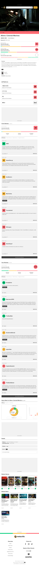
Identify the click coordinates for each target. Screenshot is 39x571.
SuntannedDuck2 (9, 333)
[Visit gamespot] (29, 551)
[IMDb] (25, 562)
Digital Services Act (10, 551)
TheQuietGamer (8, 383)
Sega (3, 32)
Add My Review (19, 59)
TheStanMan (8, 316)
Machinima (7, 194)
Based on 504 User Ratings (5, 50)
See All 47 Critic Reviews (19, 257)
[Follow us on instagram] (29, 544)
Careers (10, 547)
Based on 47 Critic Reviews (5, 45)
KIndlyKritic (7, 283)
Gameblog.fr (7, 244)
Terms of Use (10, 553)
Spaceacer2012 (8, 299)
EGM (6, 144)
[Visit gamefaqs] (29, 557)
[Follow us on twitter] (32, 544)
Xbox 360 (35, 153)
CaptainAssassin (9, 366)
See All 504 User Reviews (19, 396)
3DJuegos (7, 227)
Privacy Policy (10, 549)
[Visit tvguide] (29, 554)
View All (10, 123)
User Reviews (5, 262)
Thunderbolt (8, 210)
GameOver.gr (8, 160)
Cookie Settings (10, 555)
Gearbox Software (8, 75)
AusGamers (7, 177)
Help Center (10, 545)
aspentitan (7, 349)
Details (3, 438)
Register (35, 7)
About (10, 543)
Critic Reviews (5, 123)
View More (13, 417)
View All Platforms (11, 38)
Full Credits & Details (5, 452)
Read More (4, 287)
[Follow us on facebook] (25, 544)
